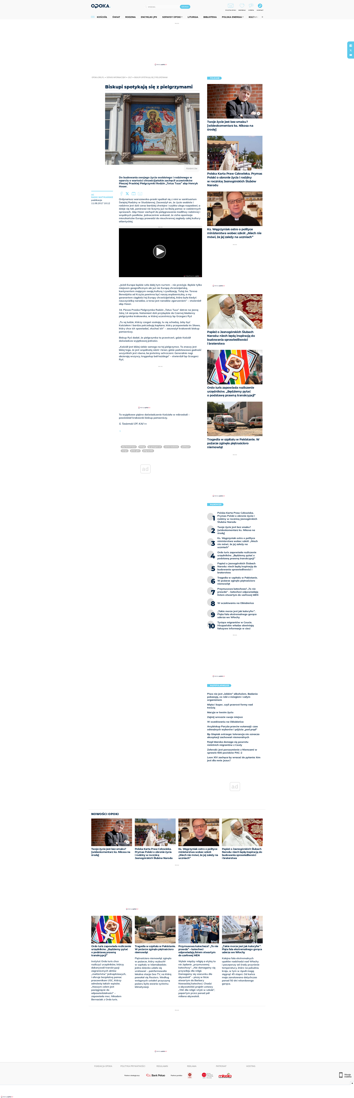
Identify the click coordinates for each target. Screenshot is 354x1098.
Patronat (221, 1066)
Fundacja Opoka (103, 1066)
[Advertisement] (177, 44)
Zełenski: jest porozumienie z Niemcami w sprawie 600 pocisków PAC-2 (232, 751)
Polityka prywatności (132, 1066)
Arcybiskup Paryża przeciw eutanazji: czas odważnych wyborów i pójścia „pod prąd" (232, 728)
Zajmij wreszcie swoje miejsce (225, 717)
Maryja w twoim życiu (220, 712)
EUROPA (124, 451)
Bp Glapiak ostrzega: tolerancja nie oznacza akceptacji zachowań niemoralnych (233, 736)
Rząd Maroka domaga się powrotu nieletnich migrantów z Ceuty (227, 743)
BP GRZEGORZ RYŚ (154, 447)
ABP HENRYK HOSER (129, 447)
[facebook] (350, 45)
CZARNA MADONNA (171, 447)
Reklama (191, 1066)
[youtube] (350, 55)
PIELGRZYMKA (148, 451)
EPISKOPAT (186, 447)
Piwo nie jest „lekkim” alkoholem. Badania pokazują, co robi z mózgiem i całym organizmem (232, 696)
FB (122, 193)
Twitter (128, 193)
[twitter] (350, 50)
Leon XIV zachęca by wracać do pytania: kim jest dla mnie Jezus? (233, 759)
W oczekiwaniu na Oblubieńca (225, 721)
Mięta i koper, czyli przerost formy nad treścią (230, 706)
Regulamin (162, 1066)
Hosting (250, 1066)
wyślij (140, 193)
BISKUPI (142, 447)
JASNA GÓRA (135, 451)
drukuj (134, 193)
